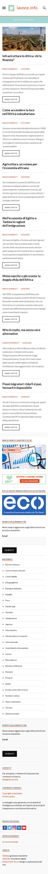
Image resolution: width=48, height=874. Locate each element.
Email (4, 536)
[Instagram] (14, 828)
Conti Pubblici (11, 576)
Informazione (11, 630)
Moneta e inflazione (13, 666)
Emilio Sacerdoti (10, 69)
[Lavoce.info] (24, 8)
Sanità (8, 684)
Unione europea (12, 714)
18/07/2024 (25, 177)
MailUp (5, 856)
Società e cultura (12, 696)
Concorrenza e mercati (15, 570)
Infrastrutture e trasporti (16, 636)
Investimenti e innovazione (16, 648)
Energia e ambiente (13, 588)
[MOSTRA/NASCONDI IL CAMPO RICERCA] (44, 8)
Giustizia (9, 612)
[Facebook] (5, 828)
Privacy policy (8, 796)
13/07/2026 (25, 69)
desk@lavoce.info (10, 779)
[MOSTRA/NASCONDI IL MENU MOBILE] (4, 8)
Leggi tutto (11, 99)
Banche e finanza (12, 564)
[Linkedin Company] (19, 828)
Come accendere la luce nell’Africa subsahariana (18, 112)
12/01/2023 (25, 234)
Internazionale (11, 642)
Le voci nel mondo (10, 842)
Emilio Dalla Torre (10, 861)
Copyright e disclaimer (12, 793)
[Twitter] (9, 828)
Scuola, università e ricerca (16, 690)
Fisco (7, 600)
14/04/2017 (25, 397)
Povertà (8, 678)
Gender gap (10, 606)
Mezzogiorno (11, 660)
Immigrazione (11, 618)
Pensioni (9, 672)
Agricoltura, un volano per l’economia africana (19, 166)
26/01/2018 (27, 343)
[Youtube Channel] (24, 828)
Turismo (8, 708)
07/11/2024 (25, 123)
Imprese (8, 624)
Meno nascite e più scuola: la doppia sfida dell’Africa (21, 277)
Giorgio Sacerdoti (10, 343)
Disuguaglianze (11, 582)
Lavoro (8, 654)
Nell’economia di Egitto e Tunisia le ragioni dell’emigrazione (19, 221)
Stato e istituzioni (12, 702)
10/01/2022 (25, 289)
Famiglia (8, 594)
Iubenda (5, 858)
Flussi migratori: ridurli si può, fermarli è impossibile (22, 386)
